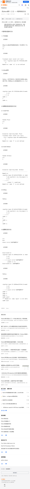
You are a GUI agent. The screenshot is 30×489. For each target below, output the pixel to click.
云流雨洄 (2, 322)
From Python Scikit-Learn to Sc (8, 443)
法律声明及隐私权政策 (5, 480)
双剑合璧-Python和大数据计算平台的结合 (10, 448)
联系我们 (15, 472)
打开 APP (26, 1)
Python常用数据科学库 (6, 423)
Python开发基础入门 (5, 421)
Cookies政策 (12, 480)
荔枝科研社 (3, 330)
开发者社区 (6, 475)
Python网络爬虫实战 (5, 426)
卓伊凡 (2, 369)
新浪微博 (8, 469)
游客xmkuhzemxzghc (5, 361)
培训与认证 (14, 475)
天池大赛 (10, 475)
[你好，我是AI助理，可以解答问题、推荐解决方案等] (22, 5)
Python (7, 308)
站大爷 (2, 345)
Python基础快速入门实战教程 (7, 431)
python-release (4, 460)
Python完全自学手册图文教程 (7, 429)
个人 (28, 8)
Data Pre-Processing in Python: (8, 446)
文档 (2, 475)
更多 (2, 435)
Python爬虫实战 (4, 418)
